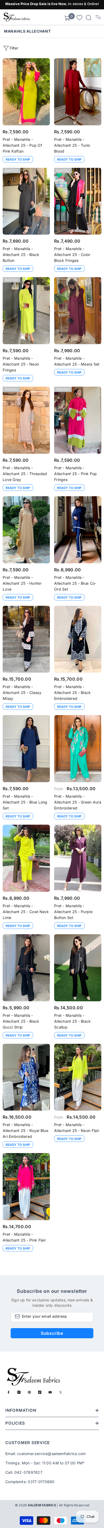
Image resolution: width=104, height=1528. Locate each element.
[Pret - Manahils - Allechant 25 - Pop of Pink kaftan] (26, 91)
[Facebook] (8, 1392)
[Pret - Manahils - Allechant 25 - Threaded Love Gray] (26, 420)
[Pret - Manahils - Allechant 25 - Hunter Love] (26, 529)
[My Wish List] (79, 17)
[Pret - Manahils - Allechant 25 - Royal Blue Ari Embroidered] (26, 1077)
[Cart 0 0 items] (67, 18)
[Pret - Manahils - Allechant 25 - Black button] (26, 201)
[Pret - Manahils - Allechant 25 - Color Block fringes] (77, 201)
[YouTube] (50, 1392)
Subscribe (52, 1333)
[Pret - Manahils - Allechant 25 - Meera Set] (77, 310)
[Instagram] (19, 1392)
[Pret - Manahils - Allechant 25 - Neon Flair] (77, 1077)
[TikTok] (40, 1392)
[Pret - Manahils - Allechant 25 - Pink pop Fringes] (77, 420)
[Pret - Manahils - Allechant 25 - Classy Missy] (26, 639)
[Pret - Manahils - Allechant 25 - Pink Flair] (26, 1186)
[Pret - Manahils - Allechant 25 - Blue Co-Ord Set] (77, 529)
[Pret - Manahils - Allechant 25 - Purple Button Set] (77, 858)
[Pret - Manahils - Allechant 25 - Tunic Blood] (77, 91)
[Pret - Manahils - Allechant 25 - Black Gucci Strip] (26, 967)
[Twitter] (60, 1392)
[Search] (88, 17)
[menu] (98, 17)
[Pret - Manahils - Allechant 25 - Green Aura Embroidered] (77, 748)
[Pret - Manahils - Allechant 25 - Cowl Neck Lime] (26, 858)
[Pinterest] (29, 1392)
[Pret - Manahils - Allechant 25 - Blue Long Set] (26, 748)
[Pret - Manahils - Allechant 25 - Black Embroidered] (77, 639)
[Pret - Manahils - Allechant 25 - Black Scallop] (77, 967)
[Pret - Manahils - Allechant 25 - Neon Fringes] (26, 310)
